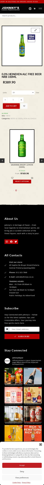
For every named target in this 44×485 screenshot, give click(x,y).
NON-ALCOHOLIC (30, 118)
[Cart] (35, 9)
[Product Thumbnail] (35, 30)
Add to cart (11, 106)
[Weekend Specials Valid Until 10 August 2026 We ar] (33, 415)
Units (5, 93)
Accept (22, 465)
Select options (22, 181)
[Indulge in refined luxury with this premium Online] (33, 396)
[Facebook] (11, 241)
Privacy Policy (26, 482)
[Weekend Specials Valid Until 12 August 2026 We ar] (14, 396)
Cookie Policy (17, 482)
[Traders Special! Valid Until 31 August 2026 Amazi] (14, 377)
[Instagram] (7, 241)
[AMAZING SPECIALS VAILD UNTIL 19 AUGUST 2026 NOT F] (14, 434)
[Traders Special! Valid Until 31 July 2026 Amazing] (33, 434)
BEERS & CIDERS (17, 118)
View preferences (22, 477)
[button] (40, 444)
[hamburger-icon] (40, 8)
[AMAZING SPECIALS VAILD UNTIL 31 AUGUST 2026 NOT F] (33, 377)
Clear (37, 93)
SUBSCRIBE (23, 336)
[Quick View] (32, 178)
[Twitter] (16, 241)
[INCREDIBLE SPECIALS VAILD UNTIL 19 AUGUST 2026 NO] (14, 415)
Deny (22, 471)
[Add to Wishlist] (24, 106)
